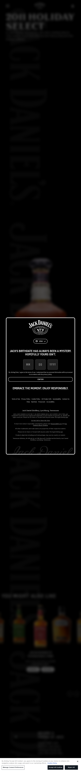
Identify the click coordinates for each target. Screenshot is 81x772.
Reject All (71, 767)
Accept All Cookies (55, 767)
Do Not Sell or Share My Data (40, 421)
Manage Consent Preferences (13, 767)
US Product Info (46, 399)
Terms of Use (16, 399)
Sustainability (57, 399)
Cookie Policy (36, 399)
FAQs (28, 402)
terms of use (31, 372)
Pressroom (41, 402)
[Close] (77, 761)
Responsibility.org (56, 424)
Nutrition (34, 402)
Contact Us (65, 399)
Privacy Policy (25, 399)
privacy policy (47, 374)
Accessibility (50, 402)
